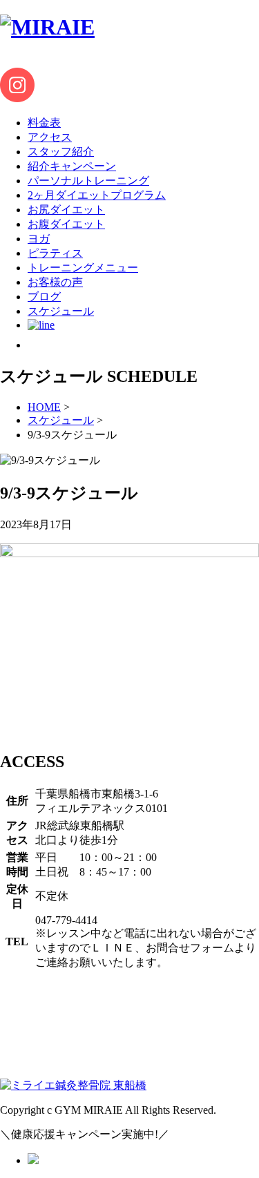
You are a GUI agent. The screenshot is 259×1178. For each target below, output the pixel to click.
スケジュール (61, 420)
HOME (44, 407)
